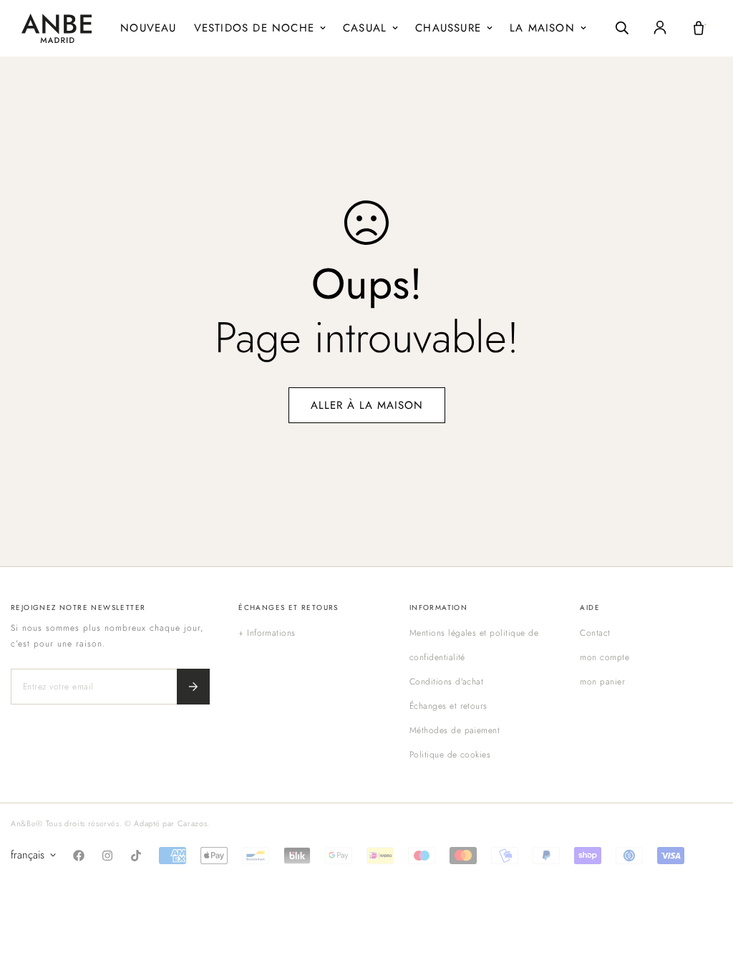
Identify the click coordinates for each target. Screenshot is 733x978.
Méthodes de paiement (454, 730)
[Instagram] (107, 855)
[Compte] (660, 28)
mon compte (604, 657)
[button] (698, 28)
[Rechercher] (622, 28)
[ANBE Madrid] (56, 28)
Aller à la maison (367, 405)
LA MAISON (542, 28)
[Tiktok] (136, 855)
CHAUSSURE (448, 28)
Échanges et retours (448, 705)
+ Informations (267, 632)
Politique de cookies (450, 754)
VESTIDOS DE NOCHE (254, 28)
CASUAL (365, 28)
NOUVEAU (148, 28)
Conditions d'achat (446, 681)
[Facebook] (78, 855)
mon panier (602, 681)
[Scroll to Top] (705, 899)
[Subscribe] (193, 687)
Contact (595, 632)
